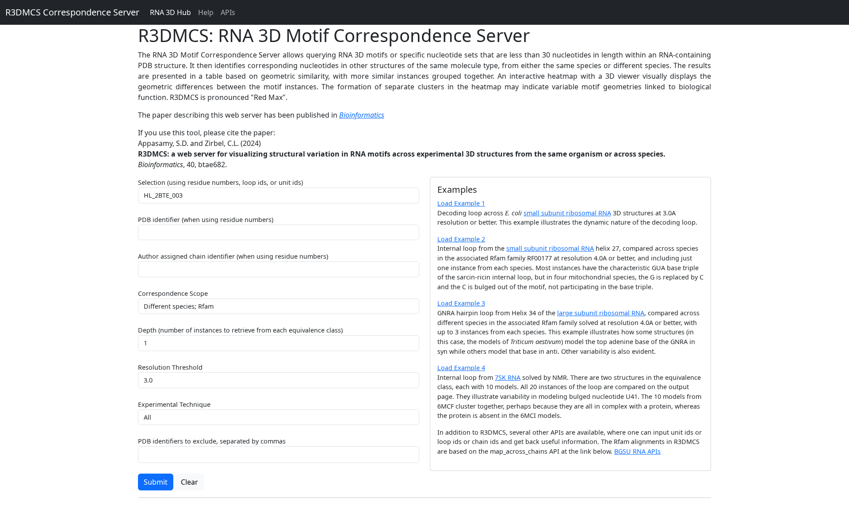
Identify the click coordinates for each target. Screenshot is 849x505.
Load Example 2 (461, 239)
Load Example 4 (461, 367)
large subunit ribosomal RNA (600, 313)
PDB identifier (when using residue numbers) (205, 219)
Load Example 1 (461, 203)
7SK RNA (507, 377)
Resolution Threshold (170, 367)
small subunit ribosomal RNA (567, 213)
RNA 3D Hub (170, 12)
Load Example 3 (461, 303)
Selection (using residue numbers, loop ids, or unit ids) (220, 182)
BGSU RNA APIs (637, 451)
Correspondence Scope (173, 293)
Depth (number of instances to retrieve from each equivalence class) (240, 330)
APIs (228, 12)
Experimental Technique (174, 404)
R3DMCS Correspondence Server (72, 12)
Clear (189, 482)
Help (206, 12)
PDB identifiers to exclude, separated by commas (212, 441)
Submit (156, 482)
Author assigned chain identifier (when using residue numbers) (233, 256)
